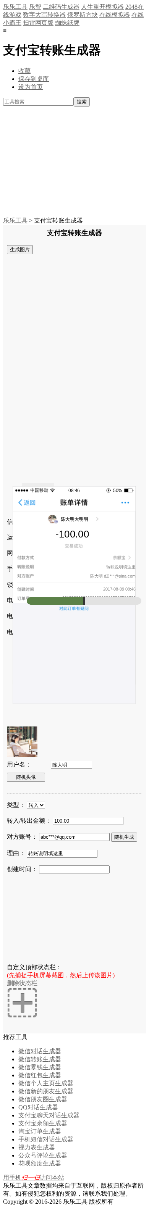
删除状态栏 (22, 983)
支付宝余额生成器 (42, 1123)
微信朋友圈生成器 (42, 1099)
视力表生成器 (36, 1147)
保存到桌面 (33, 79)
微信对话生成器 (39, 1051)
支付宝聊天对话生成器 (48, 1115)
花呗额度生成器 (39, 1163)
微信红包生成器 (39, 1075)
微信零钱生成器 (39, 1067)
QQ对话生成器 (38, 1107)
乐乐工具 (15, 6)
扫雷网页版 (38, 22)
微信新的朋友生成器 (45, 1091)
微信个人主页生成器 (45, 1083)
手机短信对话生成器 (45, 1139)
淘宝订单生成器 (39, 1131)
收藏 (24, 71)
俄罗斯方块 (82, 14)
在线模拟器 (114, 14)
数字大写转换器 (44, 14)
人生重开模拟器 (102, 6)
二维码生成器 (61, 6)
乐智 (35, 6)
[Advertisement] (74, 161)
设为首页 (30, 87)
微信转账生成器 (39, 1059)
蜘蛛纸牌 (67, 22)
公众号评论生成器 (42, 1155)
